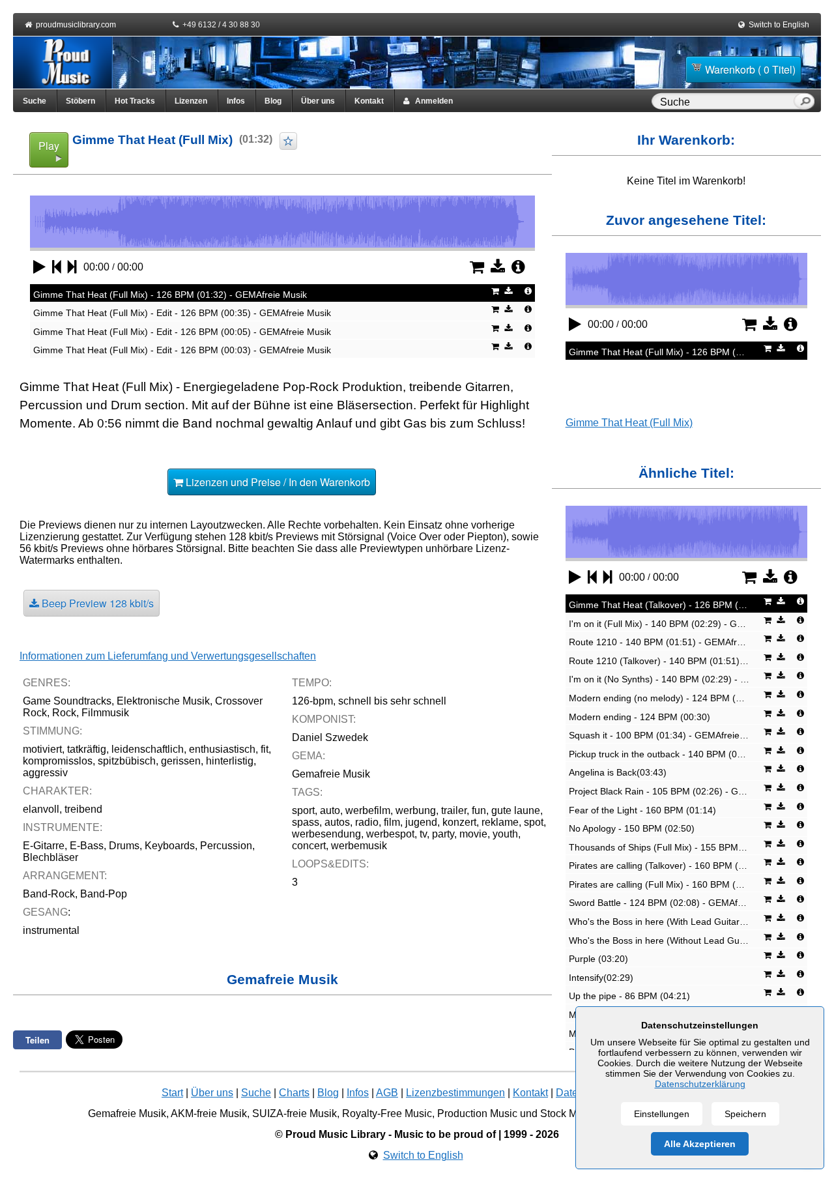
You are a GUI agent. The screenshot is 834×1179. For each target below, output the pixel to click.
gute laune (515, 810)
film (392, 822)
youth (505, 833)
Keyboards (170, 845)
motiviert (42, 749)
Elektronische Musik (163, 700)
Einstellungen (661, 1114)
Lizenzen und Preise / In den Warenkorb (276, 481)
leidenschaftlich (147, 749)
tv (423, 833)
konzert (459, 822)
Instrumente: (62, 827)
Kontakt (369, 101)
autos (337, 822)
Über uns (318, 101)
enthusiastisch (222, 749)
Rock (64, 712)
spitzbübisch (127, 760)
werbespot (390, 833)
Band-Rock (49, 893)
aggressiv (45, 772)
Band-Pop (103, 893)
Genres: (46, 682)
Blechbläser (50, 857)
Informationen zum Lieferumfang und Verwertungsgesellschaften (168, 656)
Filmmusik (105, 712)
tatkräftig (86, 749)
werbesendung (326, 833)
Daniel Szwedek (330, 737)
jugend (421, 822)
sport (303, 810)
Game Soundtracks (67, 700)
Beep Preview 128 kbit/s (96, 603)
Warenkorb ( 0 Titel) (750, 69)
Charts (294, 1092)
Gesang (45, 912)
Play (48, 145)
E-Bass (87, 845)
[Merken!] (288, 141)
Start (172, 1092)
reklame (500, 822)
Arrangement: (65, 875)
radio (367, 822)
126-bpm (312, 700)
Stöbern (80, 101)
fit (264, 749)
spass (305, 822)
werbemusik (359, 845)
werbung (415, 810)
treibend (83, 809)
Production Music (477, 1113)
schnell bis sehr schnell (392, 700)
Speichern (745, 1114)
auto (330, 810)
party (443, 833)
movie (473, 833)
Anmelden (431, 101)
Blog (273, 101)
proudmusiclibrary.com (76, 24)
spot (533, 822)
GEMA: (308, 755)
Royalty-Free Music (387, 1113)
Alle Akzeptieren (700, 1144)
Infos (236, 101)
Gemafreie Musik (331, 773)
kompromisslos (58, 760)
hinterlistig (229, 760)
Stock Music (568, 1113)
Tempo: (312, 682)
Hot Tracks (135, 101)
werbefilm (367, 810)
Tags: (307, 792)
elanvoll (41, 809)
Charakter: (57, 790)
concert (309, 845)
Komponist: (324, 719)
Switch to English (779, 24)
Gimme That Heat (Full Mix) (629, 422)
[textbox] (725, 102)
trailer (454, 810)
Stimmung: (52, 730)
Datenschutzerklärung (700, 1084)
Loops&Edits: (330, 863)
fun (479, 810)
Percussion (226, 845)
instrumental (51, 930)
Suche (34, 101)
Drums (124, 845)
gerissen (181, 760)
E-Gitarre (44, 845)
